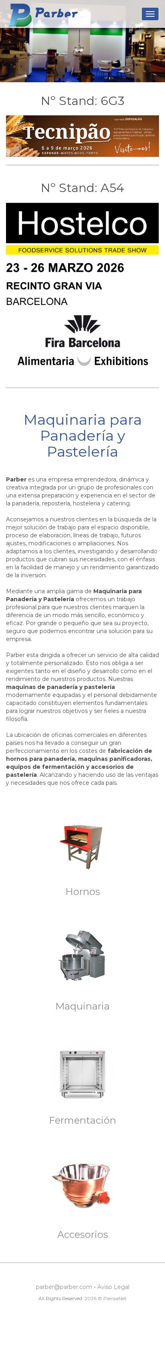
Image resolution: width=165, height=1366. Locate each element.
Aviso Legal (113, 1287)
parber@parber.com (64, 1287)
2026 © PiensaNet (106, 1298)
